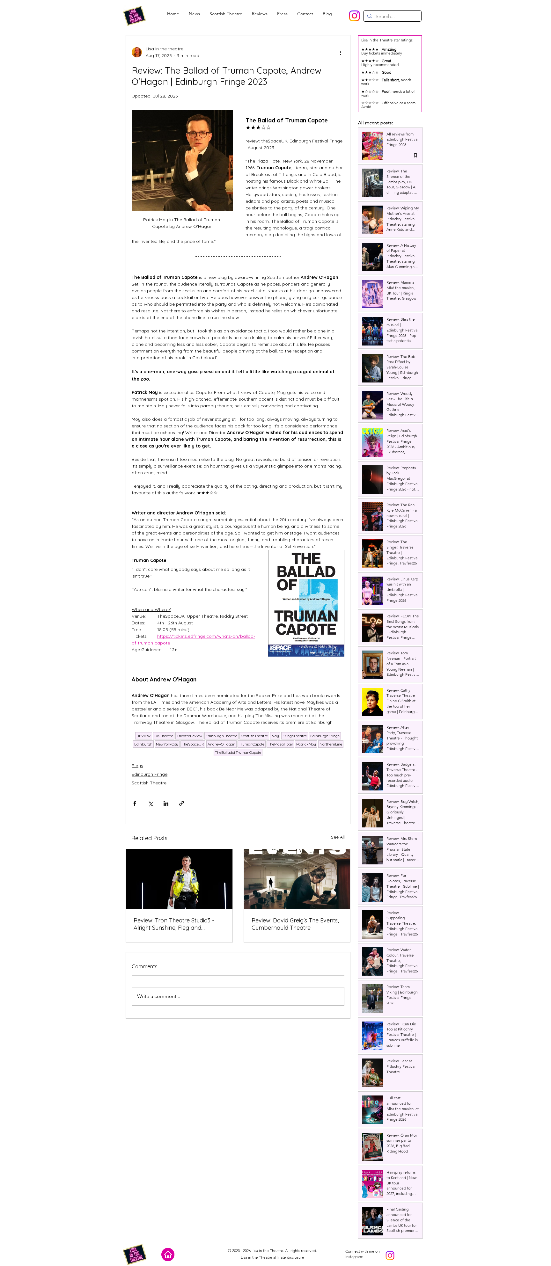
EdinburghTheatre (221, 735)
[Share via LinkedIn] (166, 803)
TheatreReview (189, 735)
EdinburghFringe (325, 735)
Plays (137, 765)
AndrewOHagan (221, 744)
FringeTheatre (295, 735)
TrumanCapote (251, 744)
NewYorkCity (167, 744)
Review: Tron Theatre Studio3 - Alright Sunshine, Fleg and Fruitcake (174, 924)
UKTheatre (163, 735)
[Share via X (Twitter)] (150, 803)
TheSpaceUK (193, 744)
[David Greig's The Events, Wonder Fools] (297, 879)
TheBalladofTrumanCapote (238, 752)
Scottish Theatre (149, 783)
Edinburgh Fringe (149, 774)
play (275, 735)
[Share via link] (182, 803)
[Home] (167, 1254)
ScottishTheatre (254, 735)
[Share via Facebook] (135, 803)
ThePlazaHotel (280, 744)
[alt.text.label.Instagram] (354, 16)
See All (338, 837)
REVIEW (143, 735)
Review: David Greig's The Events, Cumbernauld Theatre (295, 924)
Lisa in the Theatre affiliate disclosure (272, 1257)
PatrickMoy (306, 744)
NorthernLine (331, 744)
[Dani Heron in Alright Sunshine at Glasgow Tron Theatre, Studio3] (179, 879)
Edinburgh (143, 744)
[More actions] (340, 52)
